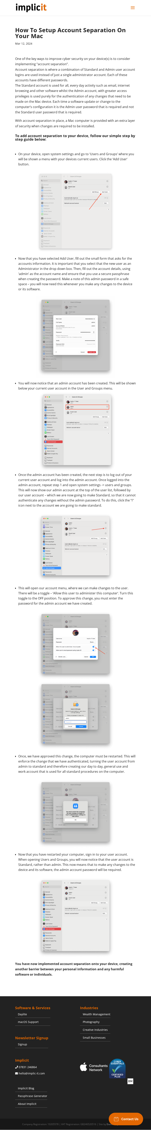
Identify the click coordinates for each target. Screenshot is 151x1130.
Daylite (22, 1014)
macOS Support (28, 1022)
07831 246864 (28, 1067)
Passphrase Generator (32, 1096)
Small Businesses (94, 1037)
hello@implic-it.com (32, 1073)
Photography (91, 1022)
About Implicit (27, 1104)
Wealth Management (96, 1014)
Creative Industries (95, 1030)
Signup (22, 1044)
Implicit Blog (26, 1088)
